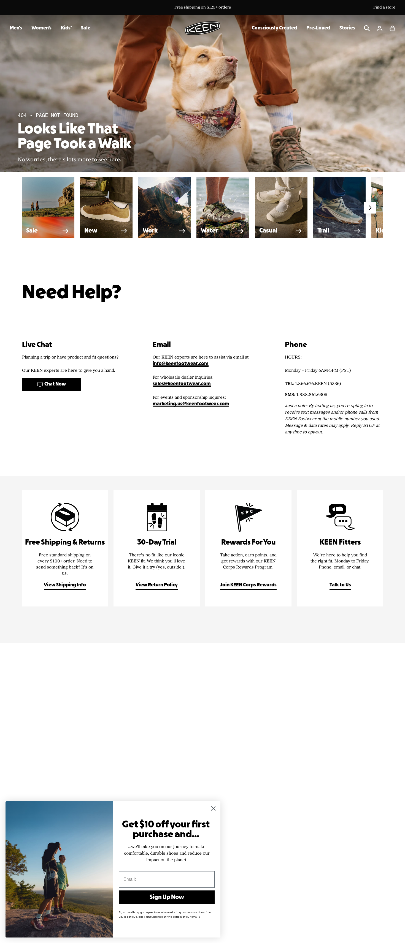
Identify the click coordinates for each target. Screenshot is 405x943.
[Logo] (202, 28)
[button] (392, 28)
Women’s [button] (41, 28)
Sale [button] (85, 28)
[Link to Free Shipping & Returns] (65, 548)
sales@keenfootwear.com (182, 384)
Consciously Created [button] (274, 28)
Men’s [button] (16, 28)
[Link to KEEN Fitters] (340, 548)
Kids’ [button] (66, 28)
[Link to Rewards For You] (248, 548)
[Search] (367, 28)
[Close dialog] (213, 808)
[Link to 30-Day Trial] (157, 548)
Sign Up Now (167, 897)
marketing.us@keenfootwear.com (191, 404)
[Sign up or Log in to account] (380, 28)
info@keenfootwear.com (181, 364)
